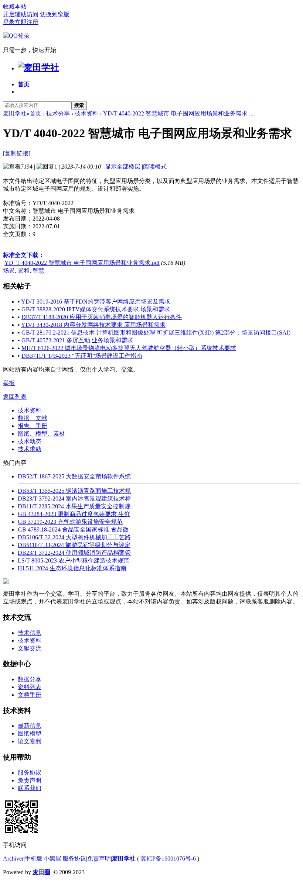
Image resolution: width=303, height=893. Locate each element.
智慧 (38, 270)
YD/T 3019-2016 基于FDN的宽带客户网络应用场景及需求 (95, 301)
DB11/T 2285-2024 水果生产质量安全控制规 (74, 506)
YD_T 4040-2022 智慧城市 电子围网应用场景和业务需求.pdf (82, 263)
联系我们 (29, 788)
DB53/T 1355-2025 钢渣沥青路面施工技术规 (74, 491)
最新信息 (29, 726)
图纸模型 (29, 733)
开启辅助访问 (20, 14)
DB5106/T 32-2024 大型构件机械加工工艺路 (74, 537)
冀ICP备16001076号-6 (168, 858)
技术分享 (58, 113)
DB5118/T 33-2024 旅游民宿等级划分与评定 (74, 545)
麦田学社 (15, 113)
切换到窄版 (54, 14)
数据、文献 (32, 418)
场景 (9, 270)
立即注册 (26, 22)
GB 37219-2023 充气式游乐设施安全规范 (70, 522)
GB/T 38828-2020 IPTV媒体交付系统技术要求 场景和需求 (95, 309)
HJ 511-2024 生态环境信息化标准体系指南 (72, 568)
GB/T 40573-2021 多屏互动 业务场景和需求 (77, 340)
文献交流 (29, 648)
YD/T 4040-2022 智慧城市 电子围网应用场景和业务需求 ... (178, 113)
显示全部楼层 (122, 166)
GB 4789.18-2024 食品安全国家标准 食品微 (73, 529)
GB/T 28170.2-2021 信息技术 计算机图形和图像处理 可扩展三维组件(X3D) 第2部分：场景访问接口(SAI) (155, 332)
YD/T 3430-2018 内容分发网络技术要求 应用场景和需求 (93, 325)
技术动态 (29, 441)
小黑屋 (52, 858)
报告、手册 (32, 426)
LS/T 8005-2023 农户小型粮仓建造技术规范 (73, 560)
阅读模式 (155, 166)
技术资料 (86, 113)
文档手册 (29, 695)
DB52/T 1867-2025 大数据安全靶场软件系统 (74, 476)
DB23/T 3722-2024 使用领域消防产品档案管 (74, 553)
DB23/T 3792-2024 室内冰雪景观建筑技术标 (74, 498)
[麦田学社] (38, 67)
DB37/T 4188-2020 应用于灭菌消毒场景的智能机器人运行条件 (101, 317)
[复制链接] (16, 153)
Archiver (13, 858)
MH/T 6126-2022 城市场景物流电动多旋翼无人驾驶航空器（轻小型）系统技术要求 (128, 348)
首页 (24, 84)
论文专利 (29, 741)
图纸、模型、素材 (41, 433)
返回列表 (15, 397)
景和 (24, 270)
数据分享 (29, 679)
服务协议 (29, 772)
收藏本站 (15, 6)
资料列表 (29, 687)
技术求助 (29, 449)
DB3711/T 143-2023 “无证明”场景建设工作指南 (81, 356)
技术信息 (29, 633)
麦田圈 (41, 872)
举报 (9, 383)
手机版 (33, 858)
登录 (9, 22)
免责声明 (29, 780)
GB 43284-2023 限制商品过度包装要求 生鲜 (74, 514)
